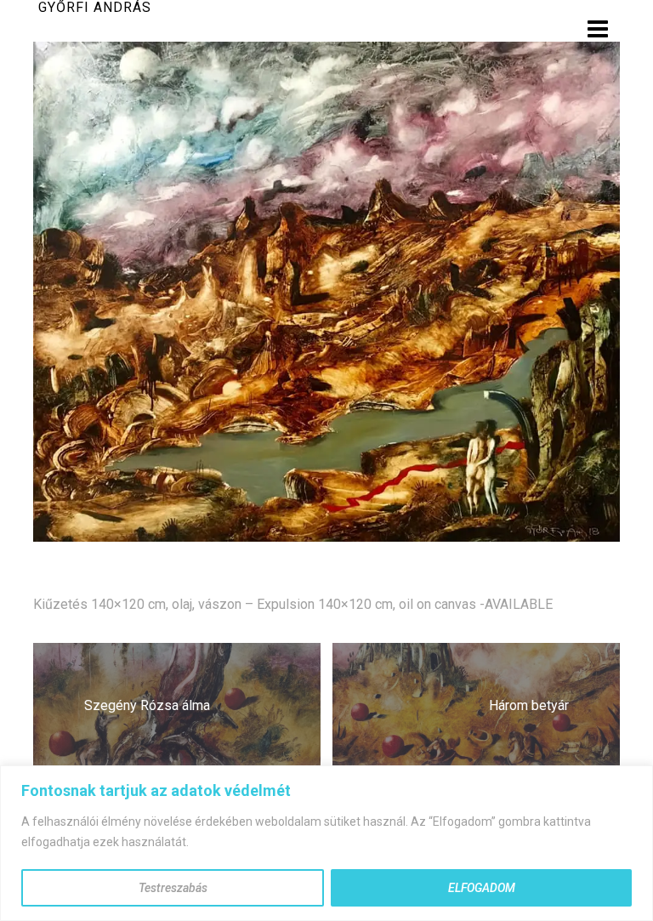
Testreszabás (173, 888)
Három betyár (529, 705)
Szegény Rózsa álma (147, 705)
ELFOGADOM (481, 888)
